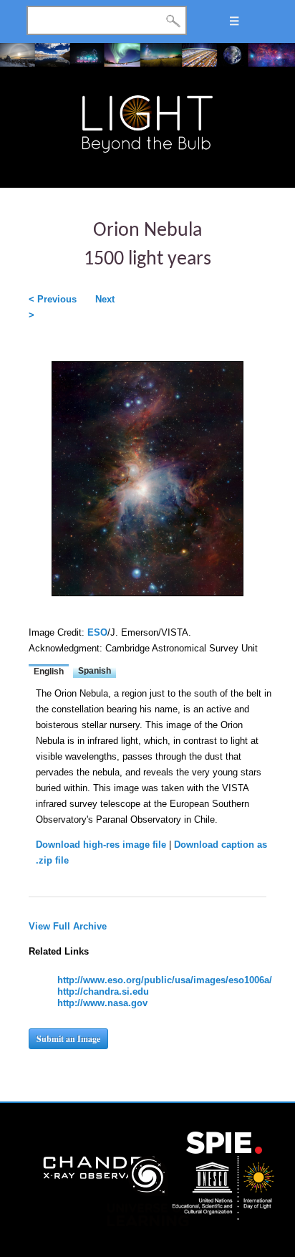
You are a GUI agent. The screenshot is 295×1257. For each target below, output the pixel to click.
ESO (97, 632)
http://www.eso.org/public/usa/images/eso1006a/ (164, 980)
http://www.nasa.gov (102, 1003)
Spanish (94, 671)
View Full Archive (68, 926)
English (49, 671)
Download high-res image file (101, 844)
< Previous (53, 299)
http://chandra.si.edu (103, 991)
